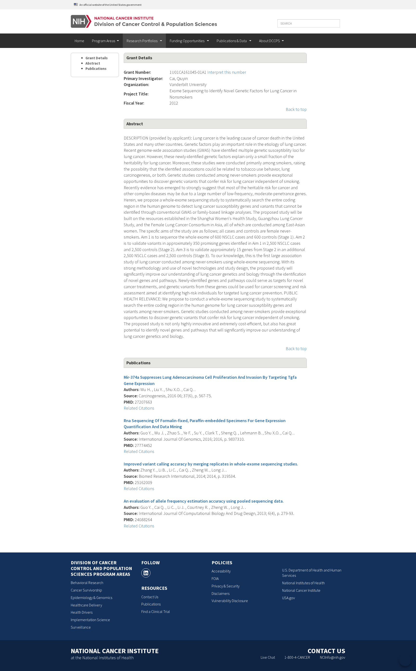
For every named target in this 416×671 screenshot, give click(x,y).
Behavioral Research (87, 582)
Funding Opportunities (187, 40)
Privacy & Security (226, 586)
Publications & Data (232, 40)
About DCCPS (269, 40)
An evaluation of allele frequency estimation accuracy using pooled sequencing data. (204, 501)
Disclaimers (220, 593)
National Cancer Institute (301, 590)
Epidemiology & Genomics (91, 597)
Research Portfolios (142, 40)
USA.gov (288, 597)
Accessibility (221, 571)
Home (79, 40)
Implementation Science (90, 619)
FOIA (215, 578)
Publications (95, 68)
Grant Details (96, 58)
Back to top (296, 109)
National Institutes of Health (303, 582)
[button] (335, 23)
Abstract (92, 63)
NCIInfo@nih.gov (332, 657)
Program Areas (103, 40)
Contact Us (149, 596)
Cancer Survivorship (86, 590)
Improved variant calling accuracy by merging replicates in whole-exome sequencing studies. (211, 464)
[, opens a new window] (145, 573)
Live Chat (268, 657)
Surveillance (81, 627)
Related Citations (139, 408)
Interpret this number (226, 72)
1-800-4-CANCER (297, 657)
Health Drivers (81, 612)
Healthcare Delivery (86, 605)
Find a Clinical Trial (155, 611)
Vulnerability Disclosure (230, 600)
